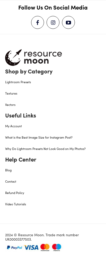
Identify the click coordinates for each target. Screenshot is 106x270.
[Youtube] (68, 22)
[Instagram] (53, 22)
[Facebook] (37, 22)
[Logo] (33, 57)
